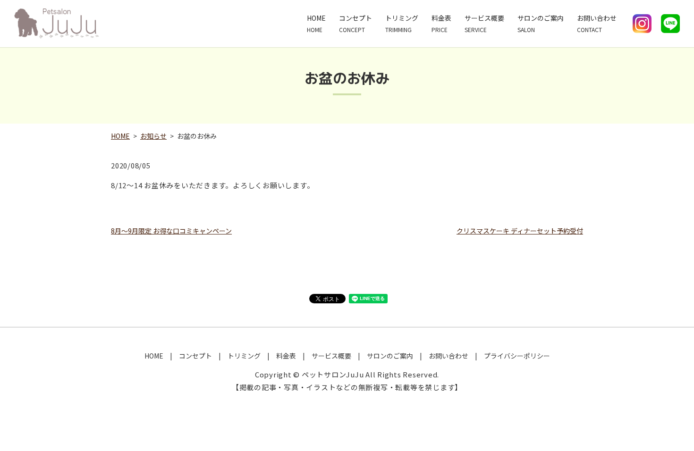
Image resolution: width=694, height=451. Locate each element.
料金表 (441, 23)
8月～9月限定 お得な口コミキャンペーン (171, 230)
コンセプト (355, 23)
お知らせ (153, 136)
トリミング (401, 23)
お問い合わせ (597, 23)
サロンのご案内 (540, 23)
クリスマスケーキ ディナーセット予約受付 (520, 230)
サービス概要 (484, 23)
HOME (316, 23)
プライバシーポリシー (517, 355)
